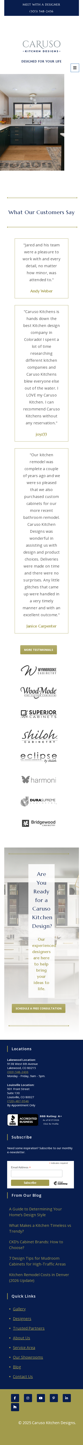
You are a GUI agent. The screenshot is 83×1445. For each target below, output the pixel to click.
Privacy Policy (64, 1432)
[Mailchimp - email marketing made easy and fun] (60, 1186)
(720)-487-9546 (18, 1101)
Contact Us (23, 1376)
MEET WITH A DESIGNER (41, 4)
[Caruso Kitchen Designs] (41, 33)
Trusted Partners (29, 1328)
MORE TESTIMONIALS (38, 650)
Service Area (24, 1347)
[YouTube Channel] (41, 1398)
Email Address (21, 1167)
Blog (17, 1366)
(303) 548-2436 (41, 11)
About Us (21, 1337)
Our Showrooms (28, 1357)
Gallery (19, 1308)
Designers (22, 1318)
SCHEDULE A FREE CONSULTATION (39, 1008)
